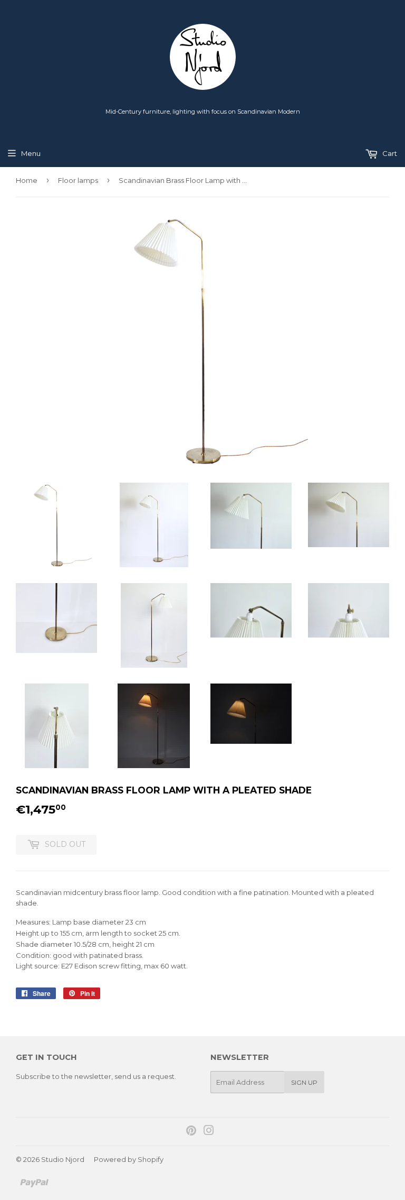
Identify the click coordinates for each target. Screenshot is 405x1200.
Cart (389, 153)
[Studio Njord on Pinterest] (191, 1132)
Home (26, 180)
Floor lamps (78, 180)
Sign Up (304, 1082)
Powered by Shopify (128, 1159)
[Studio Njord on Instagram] (209, 1132)
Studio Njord (62, 1159)
